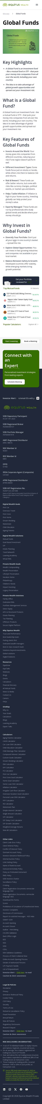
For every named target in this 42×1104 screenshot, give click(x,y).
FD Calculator (8, 771)
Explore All (32, 324)
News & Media (8, 692)
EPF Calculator (8, 767)
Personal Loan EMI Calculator (14, 797)
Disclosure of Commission (13, 913)
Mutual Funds (8, 539)
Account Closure (9, 926)
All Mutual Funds (9, 688)
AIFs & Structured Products (13, 612)
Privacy (5, 991)
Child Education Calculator (12, 748)
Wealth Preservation (10, 570)
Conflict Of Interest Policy (12, 849)
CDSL (5, 949)
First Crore (7, 514)
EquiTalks (6, 668)
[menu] (36, 4)
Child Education (8, 527)
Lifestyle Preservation (11, 574)
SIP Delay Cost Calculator (12, 820)
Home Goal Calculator (11, 781)
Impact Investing (9, 587)
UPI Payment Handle (10, 966)
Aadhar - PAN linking (10, 929)
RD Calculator (8, 804)
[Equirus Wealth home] (16, 4)
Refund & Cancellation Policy (13, 1011)
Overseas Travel (9, 511)
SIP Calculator (8, 817)
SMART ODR (7, 920)
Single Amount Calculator (12, 814)
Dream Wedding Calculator (13, 761)
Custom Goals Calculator (12, 757)
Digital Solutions (9, 657)
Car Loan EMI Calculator (12, 744)
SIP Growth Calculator (11, 823)
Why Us (6, 710)
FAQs (5, 701)
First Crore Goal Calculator (13, 777)
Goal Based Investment (12, 542)
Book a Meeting (30, 341)
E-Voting (6, 885)
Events (5, 678)
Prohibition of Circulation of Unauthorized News (21, 906)
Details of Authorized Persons (14, 962)
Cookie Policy (8, 998)
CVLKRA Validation (10, 933)
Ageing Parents (8, 530)
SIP (4, 545)
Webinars (6, 672)
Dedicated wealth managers (13, 643)
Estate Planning (8, 549)
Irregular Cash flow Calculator (14, 790)
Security (6, 1004)
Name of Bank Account (12, 865)
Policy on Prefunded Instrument (15, 872)
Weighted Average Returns (13, 827)
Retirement (7, 524)
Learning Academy (10, 555)
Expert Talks (7, 726)
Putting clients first (10, 640)
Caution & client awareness (14, 976)
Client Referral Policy (10, 846)
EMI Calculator (8, 764)
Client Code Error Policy (12, 842)
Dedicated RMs (8, 602)
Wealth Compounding (11, 567)
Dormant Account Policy (12, 852)
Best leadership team (11, 637)
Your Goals (7, 713)
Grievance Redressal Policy (13, 995)
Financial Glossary (9, 685)
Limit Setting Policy (10, 862)
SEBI (4, 946)
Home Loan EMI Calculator (13, 784)
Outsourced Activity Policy (12, 869)
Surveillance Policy (10, 882)
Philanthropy (7, 580)
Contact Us (7, 695)
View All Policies (9, 1021)
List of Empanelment (11, 969)
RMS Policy (7, 875)
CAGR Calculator (9, 741)
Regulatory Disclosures (11, 1024)
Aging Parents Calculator (12, 738)
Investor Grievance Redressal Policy (16, 856)
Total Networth (8, 552)
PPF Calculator (8, 800)
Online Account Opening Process (15, 959)
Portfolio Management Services (15, 605)
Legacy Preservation (10, 590)
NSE (4, 943)
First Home (7, 517)
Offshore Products (10, 622)
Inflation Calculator (10, 787)
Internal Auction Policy (11, 859)
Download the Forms (11, 900)
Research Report (9, 1027)
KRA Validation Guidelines (12, 953)
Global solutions (9, 653)
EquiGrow (6, 665)
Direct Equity (7, 609)
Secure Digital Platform (11, 625)
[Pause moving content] (37, 398)
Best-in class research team (13, 647)
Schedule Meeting (14, 382)
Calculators (7, 682)
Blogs (5, 675)
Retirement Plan (9, 807)
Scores (5, 903)
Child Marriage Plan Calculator (14, 751)
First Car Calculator (10, 774)
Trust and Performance (11, 634)
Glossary (6, 14)
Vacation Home (8, 577)
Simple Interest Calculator (12, 810)
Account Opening (9, 923)
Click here (20, 972)
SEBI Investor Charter (11, 879)
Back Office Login (9, 936)
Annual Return (8, 1018)
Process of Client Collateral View (15, 956)
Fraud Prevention (9, 1014)
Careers (6, 698)
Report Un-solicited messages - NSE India (18, 916)
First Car (6, 507)
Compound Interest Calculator (14, 754)
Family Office (8, 599)
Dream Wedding (9, 520)
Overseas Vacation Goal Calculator (16, 794)
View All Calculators (10, 830)
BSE (4, 939)
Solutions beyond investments (14, 650)
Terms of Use (8, 1008)
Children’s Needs (9, 584)
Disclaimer (7, 988)
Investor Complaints (10, 910)
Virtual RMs (7, 559)
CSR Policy (7, 1001)
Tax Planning (7, 618)
